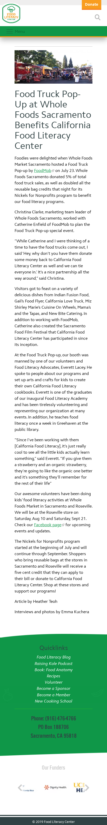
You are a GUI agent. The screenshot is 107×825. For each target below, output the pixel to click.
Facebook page (47, 524)
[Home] (11, 23)
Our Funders (53, 767)
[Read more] (97, 17)
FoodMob (42, 170)
